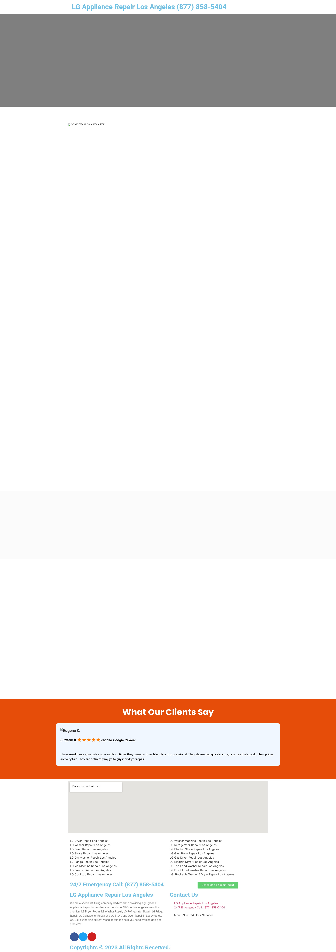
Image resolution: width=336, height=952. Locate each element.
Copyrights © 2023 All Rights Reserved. (120, 947)
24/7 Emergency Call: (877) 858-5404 (117, 884)
